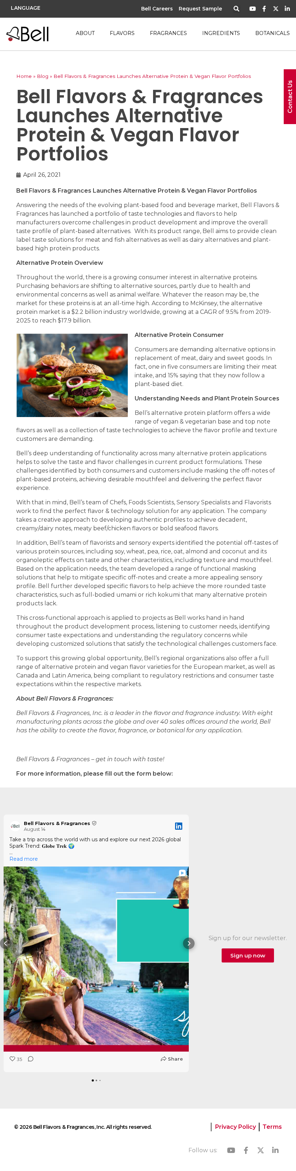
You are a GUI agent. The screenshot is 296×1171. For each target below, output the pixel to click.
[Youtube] (253, 9)
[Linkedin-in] (287, 9)
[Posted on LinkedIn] (178, 826)
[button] (236, 9)
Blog (42, 76)
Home (24, 76)
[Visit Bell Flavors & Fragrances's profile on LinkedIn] (16, 826)
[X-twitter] (275, 9)
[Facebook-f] (264, 9)
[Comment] (28, 1061)
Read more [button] (23, 859)
